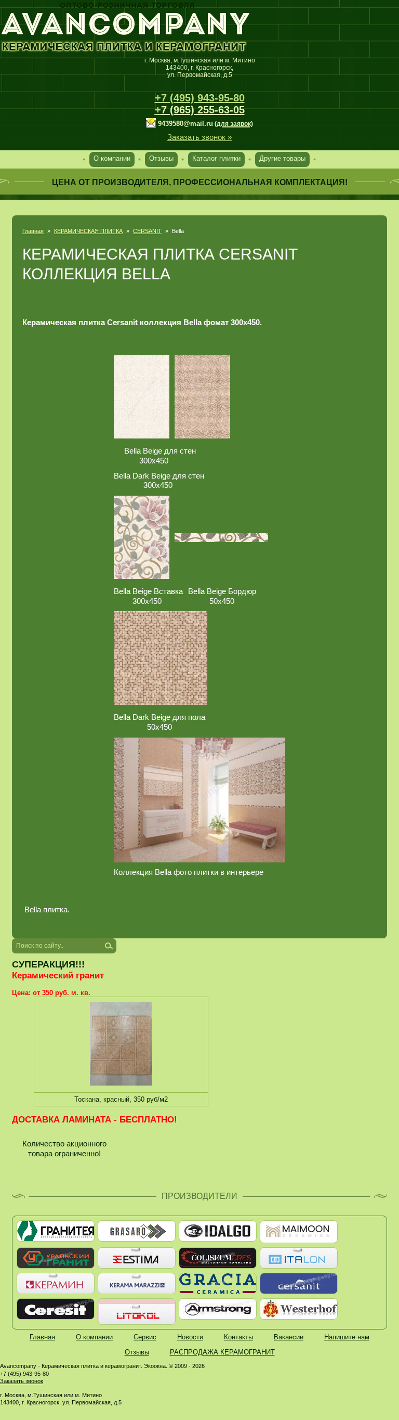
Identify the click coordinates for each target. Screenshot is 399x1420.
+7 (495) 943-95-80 (200, 98)
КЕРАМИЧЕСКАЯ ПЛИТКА (88, 231)
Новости (190, 1337)
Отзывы (161, 158)
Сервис (145, 1337)
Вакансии (288, 1337)
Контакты (238, 1337)
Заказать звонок (21, 1381)
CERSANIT (147, 231)
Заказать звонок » (199, 137)
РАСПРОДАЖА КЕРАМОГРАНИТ (222, 1352)
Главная (33, 231)
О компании (112, 158)
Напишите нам (346, 1337)
